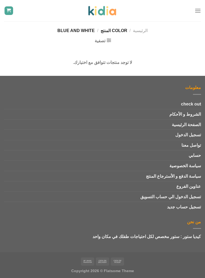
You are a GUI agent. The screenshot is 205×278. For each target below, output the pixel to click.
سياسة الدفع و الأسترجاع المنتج (173, 176)
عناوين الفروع (188, 186)
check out (191, 104)
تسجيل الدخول (188, 134)
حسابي (195, 155)
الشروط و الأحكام (185, 114)
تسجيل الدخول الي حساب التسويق (170, 196)
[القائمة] (198, 10)
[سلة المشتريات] (9, 10)
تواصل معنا (191, 145)
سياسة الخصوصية (185, 165)
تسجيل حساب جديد (184, 207)
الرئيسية (140, 30)
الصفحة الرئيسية (186, 124)
